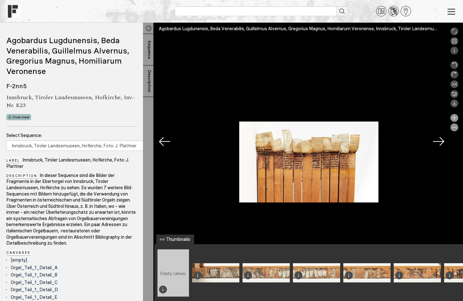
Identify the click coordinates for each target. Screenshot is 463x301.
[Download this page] (454, 105)
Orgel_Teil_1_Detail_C (34, 282)
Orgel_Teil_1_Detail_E (34, 297)
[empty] (19, 260)
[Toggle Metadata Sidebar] (147, 28)
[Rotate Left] (454, 67)
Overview (21, 117)
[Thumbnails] (454, 43)
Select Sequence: (24, 135)
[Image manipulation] (454, 96)
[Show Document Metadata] (454, 52)
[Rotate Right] (454, 76)
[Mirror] (454, 86)
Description (149, 81)
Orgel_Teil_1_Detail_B (34, 274)
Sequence (149, 50)
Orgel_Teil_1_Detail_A (34, 267)
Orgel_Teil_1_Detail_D (34, 289)
